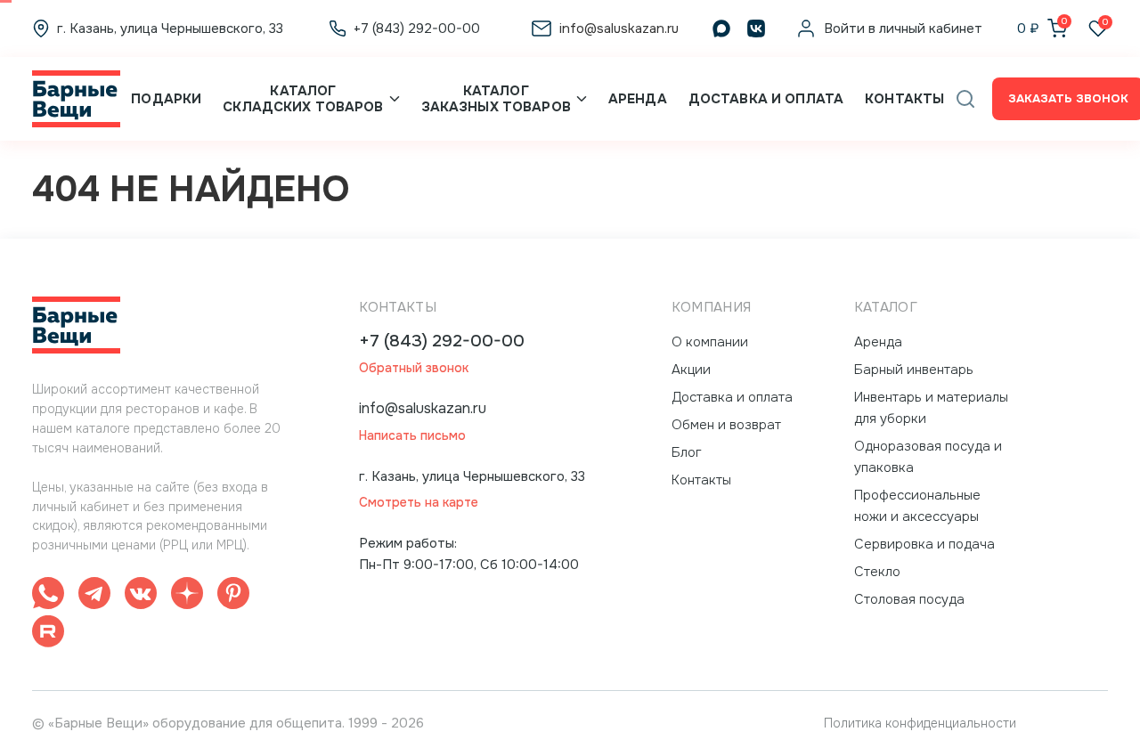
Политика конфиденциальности (920, 723)
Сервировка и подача (924, 544)
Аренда (637, 99)
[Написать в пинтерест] (233, 596)
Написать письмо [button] (412, 435)
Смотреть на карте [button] (418, 502)
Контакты (904, 99)
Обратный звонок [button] (413, 368)
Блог (687, 452)
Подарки (166, 99)
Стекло (877, 572)
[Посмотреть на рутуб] (48, 634)
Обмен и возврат (726, 425)
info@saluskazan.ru (422, 408)
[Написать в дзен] (187, 596)
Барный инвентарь (913, 369)
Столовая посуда (909, 599)
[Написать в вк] (141, 596)
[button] (965, 99)
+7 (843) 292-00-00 (442, 341)
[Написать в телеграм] (94, 596)
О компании (710, 342)
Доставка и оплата (765, 99)
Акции (691, 369)
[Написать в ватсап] (48, 596)
